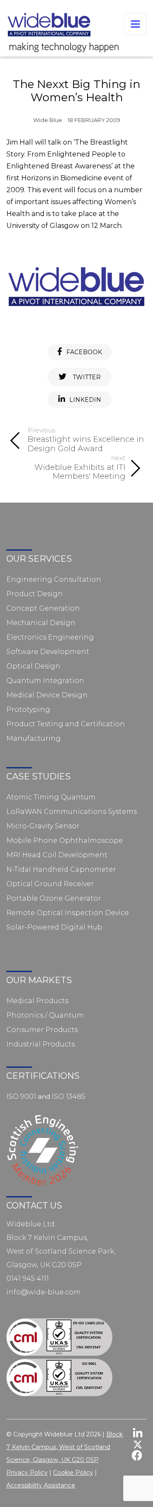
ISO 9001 (21, 1096)
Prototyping (28, 709)
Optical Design (33, 666)
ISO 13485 (68, 1096)
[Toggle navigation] (135, 24)
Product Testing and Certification (65, 724)
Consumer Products (42, 1030)
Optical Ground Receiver (50, 884)
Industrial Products (40, 1044)
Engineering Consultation (53, 579)
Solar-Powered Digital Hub (54, 927)
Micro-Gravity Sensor (42, 826)
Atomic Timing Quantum (51, 797)
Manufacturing (33, 738)
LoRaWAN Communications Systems (71, 812)
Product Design (34, 594)
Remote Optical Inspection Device (67, 913)
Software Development (47, 652)
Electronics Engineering (50, 637)
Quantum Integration (45, 681)
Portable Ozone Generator (53, 898)
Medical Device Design (47, 695)
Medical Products (37, 1001)
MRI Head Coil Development (57, 855)
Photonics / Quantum (45, 1015)
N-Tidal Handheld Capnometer (61, 869)
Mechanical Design (41, 623)
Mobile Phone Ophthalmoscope (64, 840)
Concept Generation (43, 608)
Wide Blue (47, 120)
